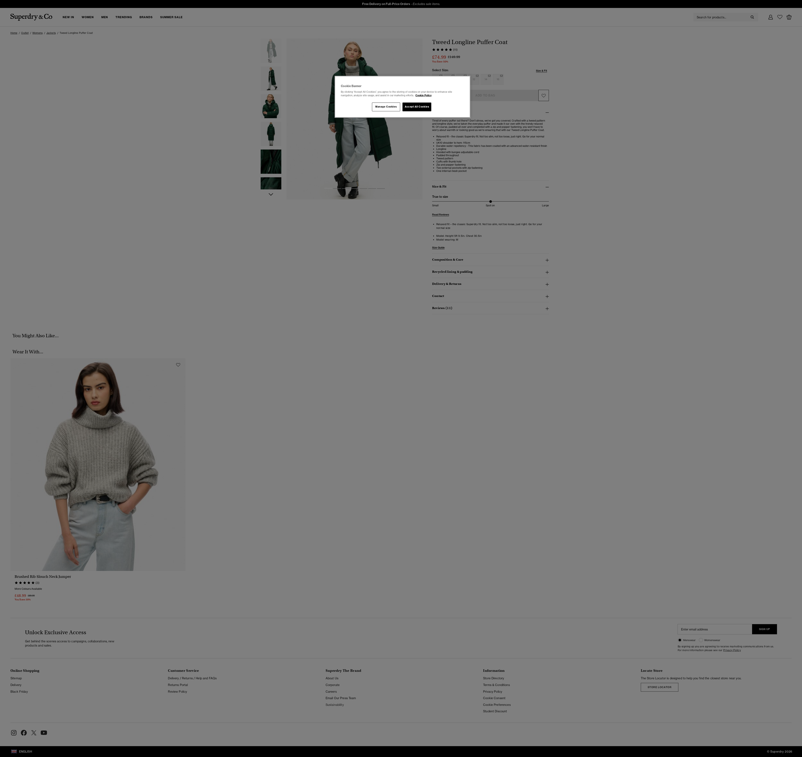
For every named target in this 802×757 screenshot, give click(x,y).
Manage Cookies (386, 106)
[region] (402, 97)
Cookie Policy (423, 95)
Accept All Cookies (417, 106)
